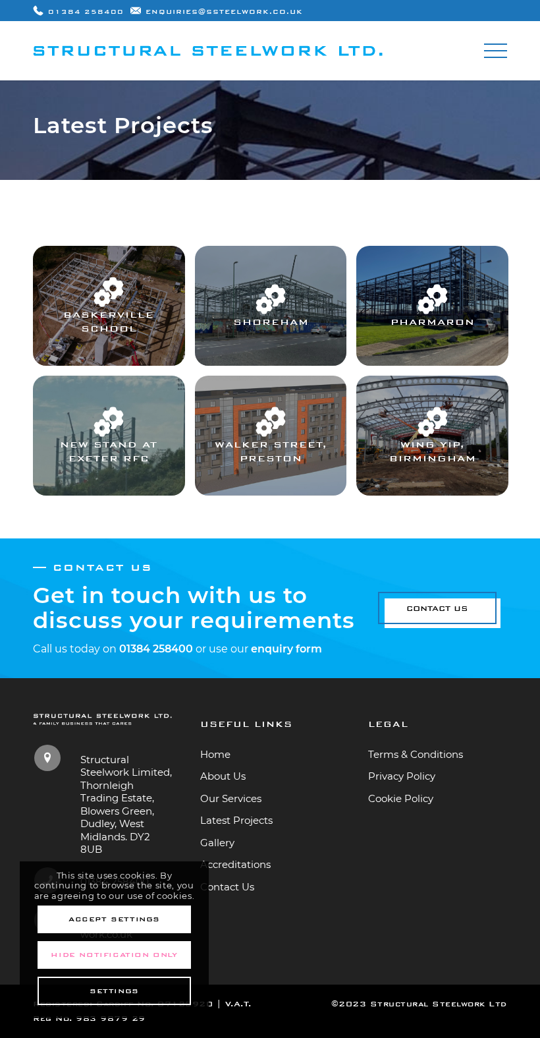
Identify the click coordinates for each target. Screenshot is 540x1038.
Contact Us (227, 886)
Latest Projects (236, 820)
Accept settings (114, 919)
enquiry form (286, 649)
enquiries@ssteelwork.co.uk (224, 12)
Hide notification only (114, 954)
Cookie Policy (400, 798)
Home (215, 754)
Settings (114, 991)
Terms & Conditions (415, 754)
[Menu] (489, 50)
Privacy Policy (401, 776)
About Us (223, 776)
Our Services (230, 798)
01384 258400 (86, 12)
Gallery (217, 842)
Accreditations (235, 864)
